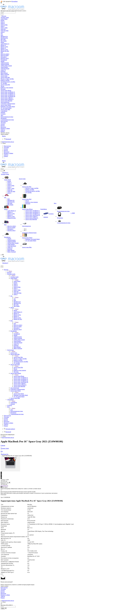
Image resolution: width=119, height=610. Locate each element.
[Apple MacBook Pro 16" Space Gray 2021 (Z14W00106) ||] (10, 471)
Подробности (4, 485)
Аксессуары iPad (18, 367)
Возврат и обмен (5, 595)
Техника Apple (14, 277)
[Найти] (2, 14)
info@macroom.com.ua (8, 141)
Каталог (9, 272)
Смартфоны (13, 402)
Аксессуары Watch (19, 393)
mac (15, 298)
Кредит (3, 592)
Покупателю (4, 587)
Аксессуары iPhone (19, 376)
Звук (11, 409)
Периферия (17, 334)
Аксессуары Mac (18, 357)
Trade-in (3, 596)
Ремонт (3, 597)
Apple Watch (17, 281)
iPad (15, 323)
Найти (2, 608)
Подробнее (14, 1)
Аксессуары (13, 353)
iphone (15, 310)
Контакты (3, 593)
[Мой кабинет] (1, 264)
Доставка (3, 589)
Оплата (3, 590)
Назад (10, 271)
